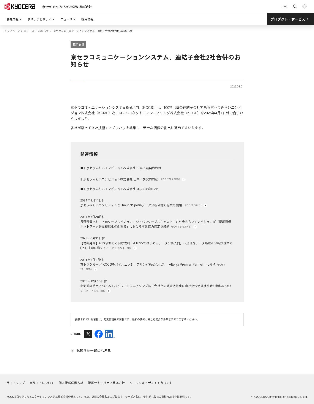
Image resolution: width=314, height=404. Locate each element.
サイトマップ (15, 382)
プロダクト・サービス (288, 19)
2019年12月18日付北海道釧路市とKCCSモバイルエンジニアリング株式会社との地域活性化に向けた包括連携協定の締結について (155, 286)
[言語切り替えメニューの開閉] (304, 6)
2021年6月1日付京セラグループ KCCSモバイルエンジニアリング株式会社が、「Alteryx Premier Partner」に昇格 (152, 264)
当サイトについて (42, 382)
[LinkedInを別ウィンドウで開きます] (110, 336)
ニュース (66, 19)
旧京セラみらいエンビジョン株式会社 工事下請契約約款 (130, 179)
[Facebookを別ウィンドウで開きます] (99, 336)
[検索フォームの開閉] (295, 6)
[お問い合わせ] (285, 6)
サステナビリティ (39, 19)
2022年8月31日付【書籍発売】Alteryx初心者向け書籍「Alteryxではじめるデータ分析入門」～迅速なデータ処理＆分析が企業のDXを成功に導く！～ (156, 243)
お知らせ (43, 31)
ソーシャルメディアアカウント (151, 382)
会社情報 (12, 19)
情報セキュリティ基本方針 (106, 382)
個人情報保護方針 (71, 382)
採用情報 (87, 19)
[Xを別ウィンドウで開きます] (88, 336)
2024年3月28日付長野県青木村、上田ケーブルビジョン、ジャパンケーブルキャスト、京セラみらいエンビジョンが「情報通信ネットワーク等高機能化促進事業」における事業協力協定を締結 (155, 221)
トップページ (12, 31)
